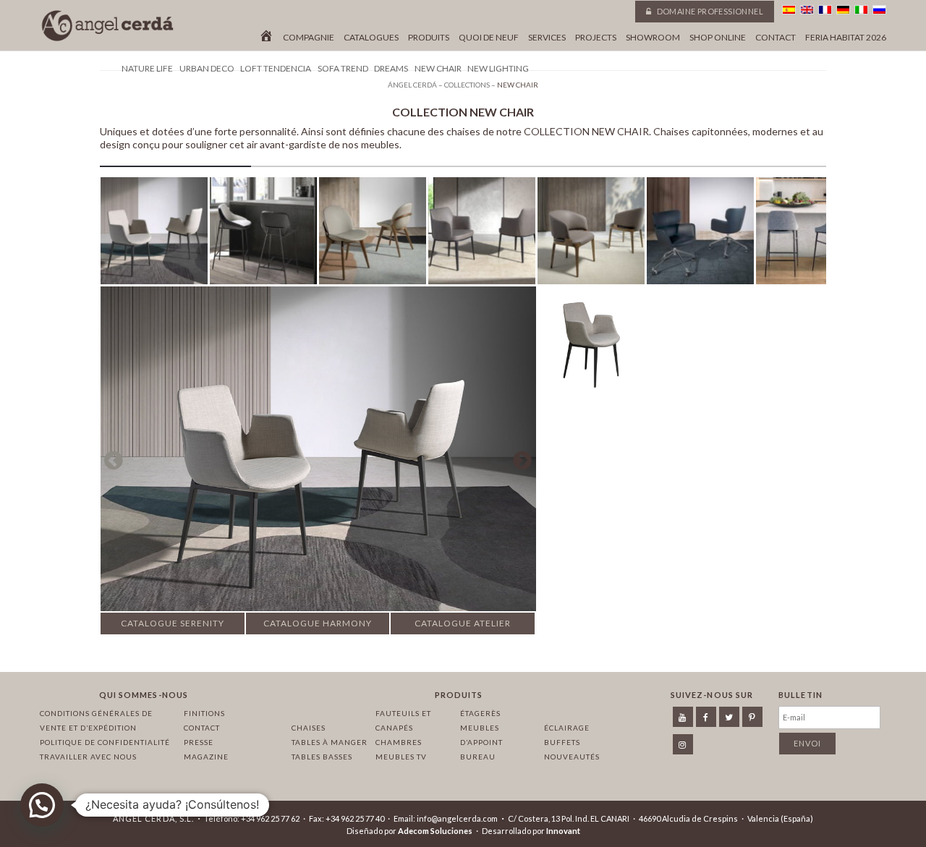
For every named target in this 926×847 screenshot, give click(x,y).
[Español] (789, 9)
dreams (391, 69)
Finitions (204, 713)
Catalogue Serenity (172, 623)
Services (547, 38)
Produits (428, 38)
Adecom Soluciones (435, 830)
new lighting (498, 69)
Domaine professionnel (709, 11)
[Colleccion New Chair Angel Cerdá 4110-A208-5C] (700, 233)
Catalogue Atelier (463, 623)
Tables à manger (330, 742)
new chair (438, 69)
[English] (807, 9)
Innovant (563, 830)
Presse (198, 742)
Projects (595, 38)
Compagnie (308, 38)
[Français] (825, 9)
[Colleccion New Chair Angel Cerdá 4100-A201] (263, 233)
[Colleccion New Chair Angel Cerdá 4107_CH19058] (372, 233)
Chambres (398, 742)
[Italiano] (861, 9)
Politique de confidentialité (105, 742)
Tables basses (322, 756)
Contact (775, 38)
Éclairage (567, 727)
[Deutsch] (843, 9)
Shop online (717, 38)
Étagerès (480, 713)
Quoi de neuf (489, 38)
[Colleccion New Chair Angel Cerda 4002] (154, 233)
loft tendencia (275, 69)
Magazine (206, 756)
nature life (147, 69)
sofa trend (343, 69)
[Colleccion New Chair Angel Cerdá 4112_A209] (482, 233)
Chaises (309, 727)
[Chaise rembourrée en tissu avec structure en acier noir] (591, 340)
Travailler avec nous (88, 756)
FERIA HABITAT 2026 (845, 38)
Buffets (562, 742)
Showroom (653, 38)
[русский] (879, 9)
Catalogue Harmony (317, 623)
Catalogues (371, 38)
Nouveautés (572, 756)
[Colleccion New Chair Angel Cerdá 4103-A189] (809, 233)
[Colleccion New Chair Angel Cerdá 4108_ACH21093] (591, 233)
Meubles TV (401, 756)
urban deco (206, 69)
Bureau (478, 756)
